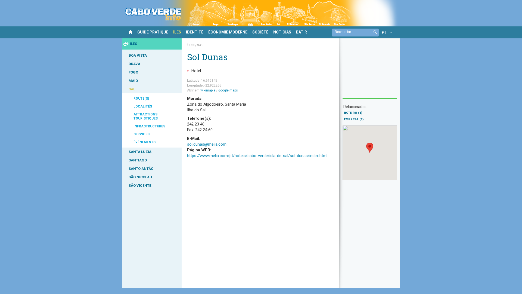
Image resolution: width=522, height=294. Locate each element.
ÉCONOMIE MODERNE (227, 32)
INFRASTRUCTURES (149, 126)
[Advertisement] (370, 71)
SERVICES (141, 134)
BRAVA (134, 64)
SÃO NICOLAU (140, 177)
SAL (132, 89)
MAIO (133, 81)
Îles (191, 45)
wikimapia (207, 90)
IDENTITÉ (194, 32)
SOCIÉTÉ (260, 32)
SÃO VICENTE (140, 185)
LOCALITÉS (142, 106)
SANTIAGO (138, 160)
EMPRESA (353, 119)
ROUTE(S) (141, 98)
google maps (228, 90)
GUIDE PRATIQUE (152, 32)
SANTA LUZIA (140, 152)
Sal (200, 45)
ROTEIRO (353, 113)
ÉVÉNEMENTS (144, 142)
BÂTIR (301, 32)
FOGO (133, 72)
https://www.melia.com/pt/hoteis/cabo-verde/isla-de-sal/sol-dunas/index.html (257, 155)
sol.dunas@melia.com (206, 144)
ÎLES (177, 32)
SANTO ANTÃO (141, 169)
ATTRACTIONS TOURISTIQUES (145, 116)
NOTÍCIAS (282, 32)
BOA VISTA (138, 55)
